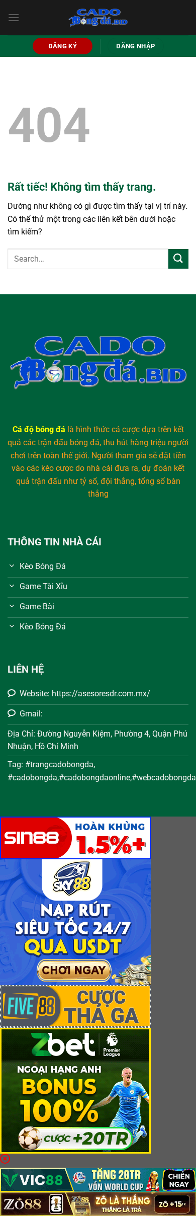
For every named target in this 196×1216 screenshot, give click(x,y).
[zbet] (75, 1090)
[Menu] (14, 17)
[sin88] (75, 837)
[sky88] (75, 922)
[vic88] (98, 1179)
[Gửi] (178, 259)
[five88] (75, 1006)
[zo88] (98, 1203)
